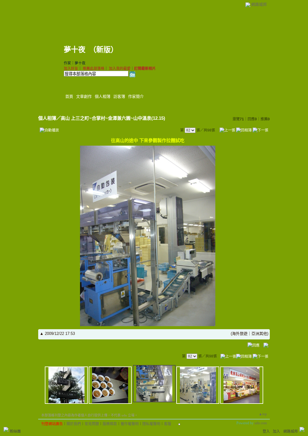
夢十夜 (74, 50)
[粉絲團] (6, 429)
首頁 (69, 96)
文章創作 (84, 96)
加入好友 (71, 68)
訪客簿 (119, 96)
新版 (103, 50)
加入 (276, 431)
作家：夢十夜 (74, 63)
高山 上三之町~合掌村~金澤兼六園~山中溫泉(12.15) (113, 118)
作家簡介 (136, 96)
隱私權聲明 (151, 424)
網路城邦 (259, 4)
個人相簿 (102, 96)
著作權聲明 (130, 424)
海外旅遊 (240, 333)
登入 (266, 431)
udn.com (260, 423)
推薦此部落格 (93, 68)
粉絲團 (15, 431)
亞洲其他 (259, 333)
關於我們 (73, 424)
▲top (263, 414)
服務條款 (110, 424)
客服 (167, 424)
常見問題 (92, 424)
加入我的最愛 (120, 68)
